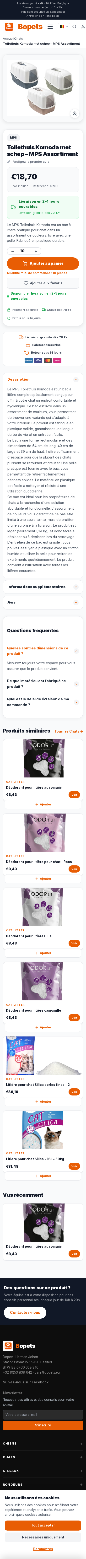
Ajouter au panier (46, 263)
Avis (11, 602)
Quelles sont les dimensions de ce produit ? (37, 651)
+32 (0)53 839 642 (17, 1372)
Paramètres (43, 1549)
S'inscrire (43, 1425)
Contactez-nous (25, 1312)
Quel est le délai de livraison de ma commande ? (38, 702)
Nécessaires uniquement (43, 1537)
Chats (18, 38)
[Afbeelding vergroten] (75, 113)
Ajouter (45, 804)
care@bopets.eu (47, 1372)
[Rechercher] (74, 27)
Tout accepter (43, 1525)
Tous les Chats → (68, 731)
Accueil (8, 38)
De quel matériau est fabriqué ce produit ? (36, 684)
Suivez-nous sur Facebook (25, 1382)
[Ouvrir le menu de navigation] (50, 27)
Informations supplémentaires (36, 587)
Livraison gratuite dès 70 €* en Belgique (43, 3)
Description (18, 379)
